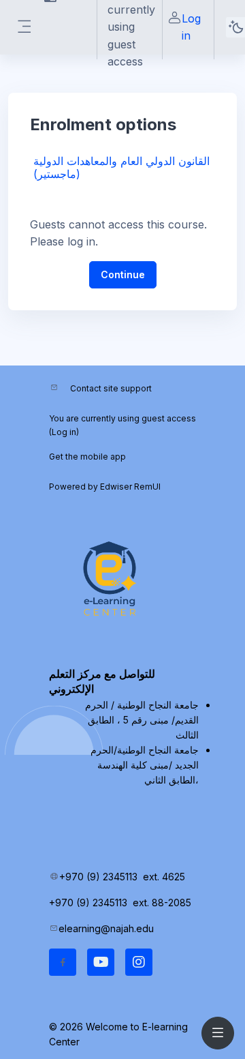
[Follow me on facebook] (62, 962)
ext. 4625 (165, 876)
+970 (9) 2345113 (98, 876)
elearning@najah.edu (106, 928)
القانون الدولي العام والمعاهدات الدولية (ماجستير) (121, 167)
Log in (191, 27)
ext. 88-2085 (163, 902)
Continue (123, 274)
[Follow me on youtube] (100, 962)
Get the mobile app (87, 456)
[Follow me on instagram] (138, 962)
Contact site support (111, 388)
